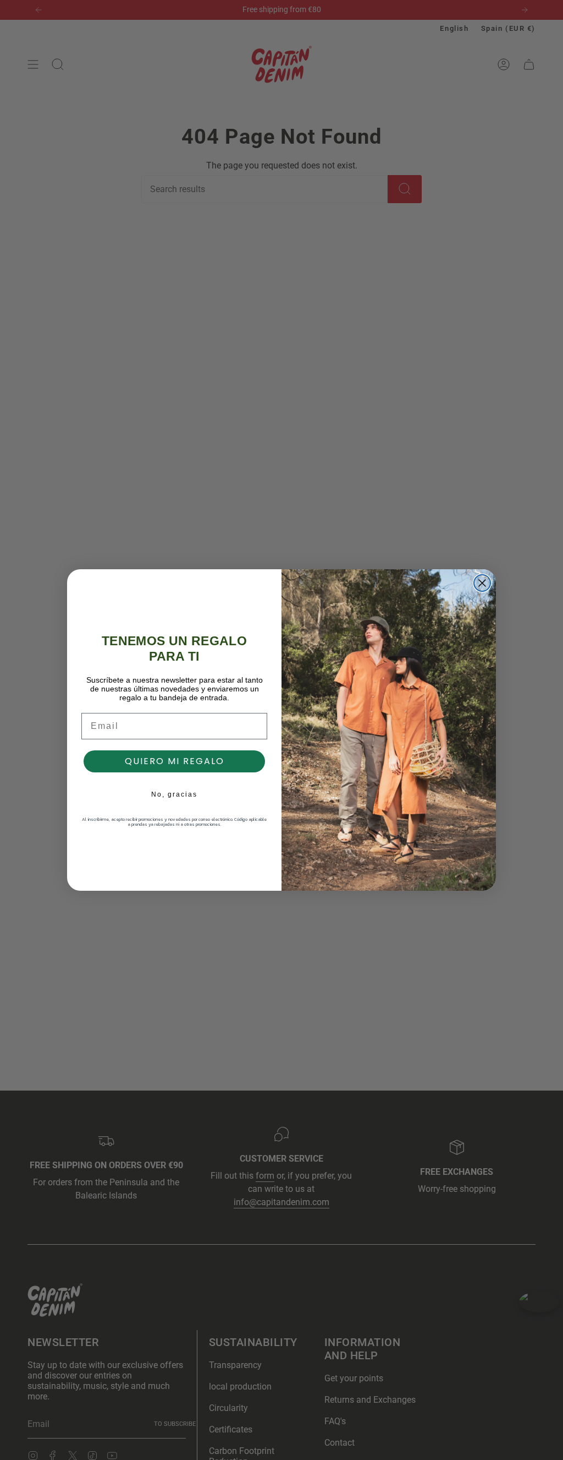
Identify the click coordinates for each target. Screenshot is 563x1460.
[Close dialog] (482, 583)
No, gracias (174, 794)
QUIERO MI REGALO (174, 761)
